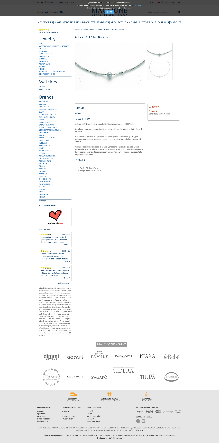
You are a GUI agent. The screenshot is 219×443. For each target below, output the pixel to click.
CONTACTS (41, 411)
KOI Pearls (43, 151)
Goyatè (42, 135)
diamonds (131, 22)
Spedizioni (41, 414)
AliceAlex (43, 102)
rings (57, 22)
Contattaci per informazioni (159, 114)
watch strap (45, 89)
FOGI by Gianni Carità (48, 127)
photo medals (147, 22)
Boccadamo (44, 107)
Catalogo (42, 201)
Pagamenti (41, 416)
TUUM (41, 192)
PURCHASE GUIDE (69, 416)
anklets (43, 69)
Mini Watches (45, 169)
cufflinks (43, 61)
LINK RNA (139, 430)
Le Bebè (90, 411)
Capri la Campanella (48, 109)
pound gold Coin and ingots (52, 71)
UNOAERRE (43, 195)
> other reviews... (64, 283)
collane (85, 29)
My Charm (43, 174)
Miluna (42, 166)
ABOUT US (66, 411)
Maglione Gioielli (47, 156)
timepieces (44, 87)
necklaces (116, 22)
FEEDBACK (66, 414)
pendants (103, 22)
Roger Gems (44, 184)
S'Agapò (42, 187)
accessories (46, 22)
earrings (163, 22)
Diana (41, 120)
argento (92, 29)
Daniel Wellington (47, 114)
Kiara (41, 148)
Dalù (41, 112)
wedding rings (72, 22)
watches (175, 22)
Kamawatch (44, 145)
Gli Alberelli (44, 133)
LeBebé (42, 153)
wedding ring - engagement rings (54, 46)
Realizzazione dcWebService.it (109, 438)
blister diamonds (47, 74)
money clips (44, 64)
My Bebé (43, 171)
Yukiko (42, 197)
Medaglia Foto (46, 158)
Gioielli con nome (93, 421)
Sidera (42, 189)
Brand (80, 108)
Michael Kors (45, 161)
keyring (42, 66)
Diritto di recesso (44, 419)
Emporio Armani (46, 125)
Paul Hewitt (44, 182)
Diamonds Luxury (47, 117)
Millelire (43, 164)
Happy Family (45, 140)
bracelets (88, 22)
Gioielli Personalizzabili (50, 130)
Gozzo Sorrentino (47, 138)
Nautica (42, 176)
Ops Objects (45, 179)
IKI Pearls (43, 143)
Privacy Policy (67, 419)
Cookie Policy (42, 421)
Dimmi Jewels (45, 122)
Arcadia (42, 104)
